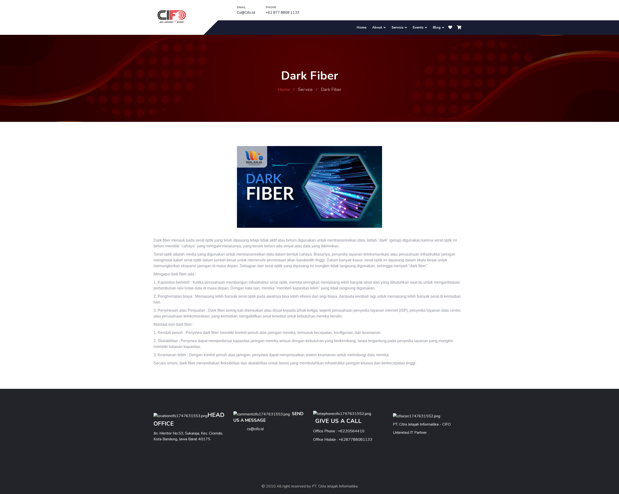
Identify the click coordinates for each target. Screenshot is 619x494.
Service (397, 27)
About (377, 27)
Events (418, 27)
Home (361, 27)
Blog (437, 27)
